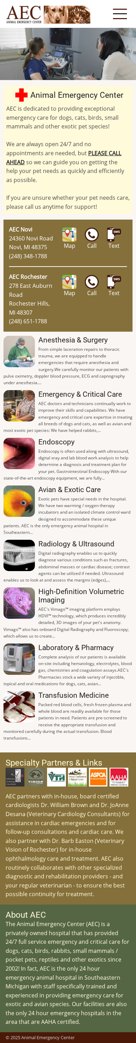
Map (69, 246)
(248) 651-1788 (28, 321)
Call (92, 246)
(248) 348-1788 (28, 256)
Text (114, 246)
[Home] (48, 14)
